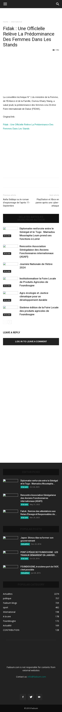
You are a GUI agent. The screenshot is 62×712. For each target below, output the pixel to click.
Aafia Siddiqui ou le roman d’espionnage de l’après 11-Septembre (16, 202)
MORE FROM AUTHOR (31, 219)
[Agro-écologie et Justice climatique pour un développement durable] (10, 296)
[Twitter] (31, 697)
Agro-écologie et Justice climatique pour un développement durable (34, 296)
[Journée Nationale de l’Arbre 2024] (10, 267)
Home (5, 21)
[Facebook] (23, 697)
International (16, 21)
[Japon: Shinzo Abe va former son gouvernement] (10, 541)
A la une (7, 236)
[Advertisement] (31, 13)
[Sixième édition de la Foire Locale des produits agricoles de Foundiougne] (10, 311)
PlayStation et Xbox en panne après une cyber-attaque (47, 202)
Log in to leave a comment (31, 341)
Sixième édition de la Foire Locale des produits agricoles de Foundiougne (39, 311)
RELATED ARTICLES (31, 217)
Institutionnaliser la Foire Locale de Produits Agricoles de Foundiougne (38, 282)
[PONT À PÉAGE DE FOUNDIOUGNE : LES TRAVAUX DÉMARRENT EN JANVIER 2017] (10, 556)
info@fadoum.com (37, 676)
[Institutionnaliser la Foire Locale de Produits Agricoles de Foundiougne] (10, 282)
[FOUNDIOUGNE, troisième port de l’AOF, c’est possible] (10, 570)
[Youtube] (39, 697)
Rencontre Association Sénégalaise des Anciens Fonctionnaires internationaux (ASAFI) (38, 498)
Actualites (25, 544)
